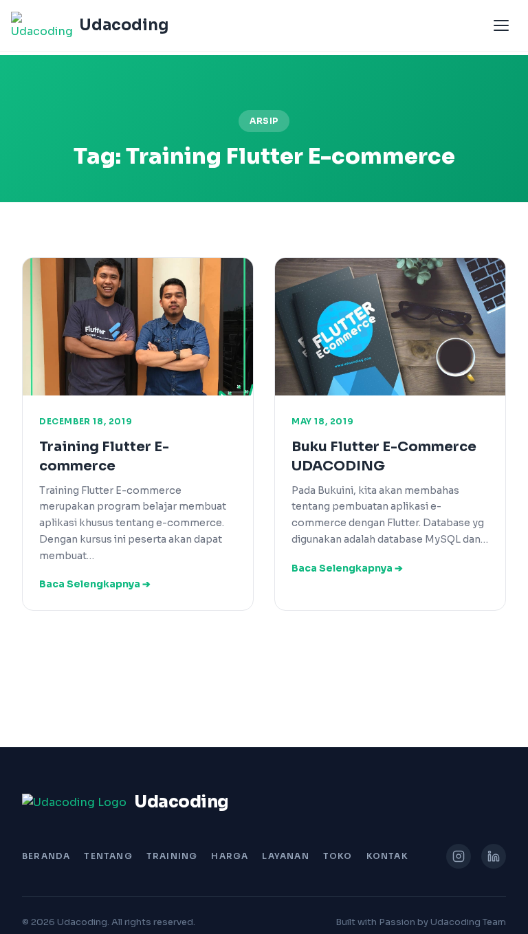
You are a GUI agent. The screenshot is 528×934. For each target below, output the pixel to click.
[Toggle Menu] (501, 25)
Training (172, 856)
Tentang (108, 856)
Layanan (285, 856)
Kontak (387, 856)
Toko (338, 856)
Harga (229, 856)
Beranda (46, 856)
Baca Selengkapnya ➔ (95, 584)
